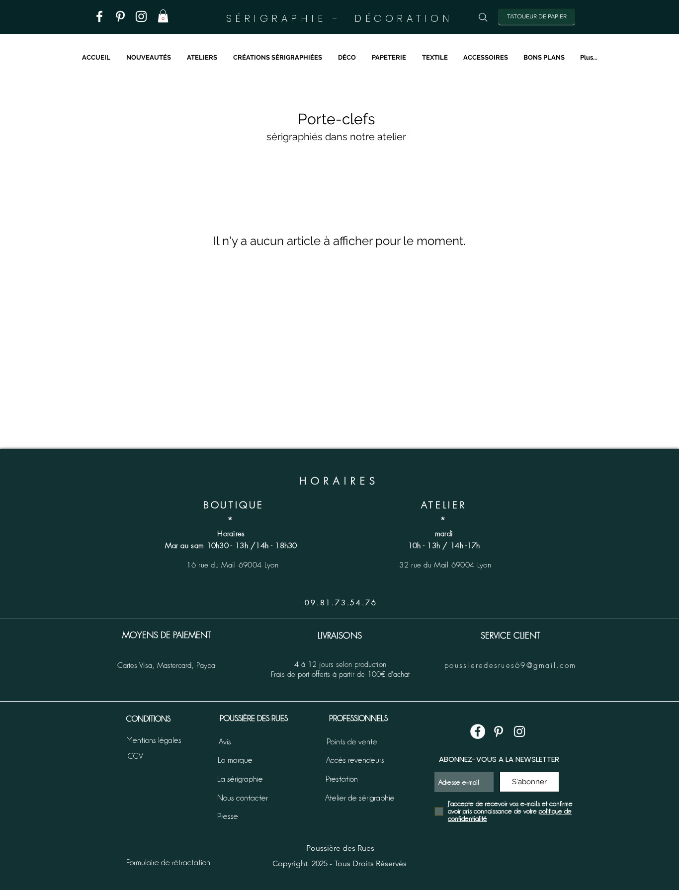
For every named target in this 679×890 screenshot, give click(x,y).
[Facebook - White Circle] (477, 731)
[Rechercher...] (483, 17)
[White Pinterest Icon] (498, 731)
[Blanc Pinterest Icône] (120, 16)
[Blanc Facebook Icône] (99, 16)
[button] (163, 15)
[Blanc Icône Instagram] (141, 16)
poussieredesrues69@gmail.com (510, 665)
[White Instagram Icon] (519, 731)
